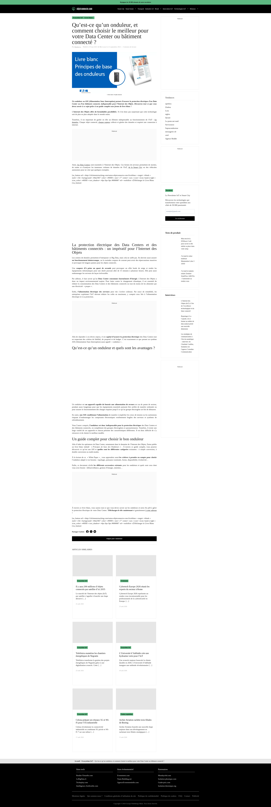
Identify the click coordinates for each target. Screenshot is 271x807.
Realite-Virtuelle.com (84, 775)
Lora (167, 111)
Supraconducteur (171, 128)
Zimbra (168, 107)
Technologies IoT (180, 9)
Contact (187, 796)
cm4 (167, 135)
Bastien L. (78, 47)
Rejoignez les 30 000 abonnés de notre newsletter (135, 2)
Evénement (124, 581)
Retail (157, 9)
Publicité (195, 796)
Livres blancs (88, 18)
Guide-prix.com (164, 782)
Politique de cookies (168, 796)
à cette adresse (151, 510)
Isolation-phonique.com (167, 779)
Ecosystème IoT (78, 18)
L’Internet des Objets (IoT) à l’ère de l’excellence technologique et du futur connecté (187, 306)
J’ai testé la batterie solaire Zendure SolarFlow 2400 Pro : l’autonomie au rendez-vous (188, 276)
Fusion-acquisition (127, 714)
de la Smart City (135, 167)
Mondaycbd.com (164, 775)
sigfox (167, 114)
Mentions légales (78, 796)
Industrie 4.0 (149, 9)
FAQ (180, 796)
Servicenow (169, 125)
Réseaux (193, 9)
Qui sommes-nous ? (94, 796)
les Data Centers (83, 165)
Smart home (130, 9)
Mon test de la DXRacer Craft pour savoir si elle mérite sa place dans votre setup (187, 244)
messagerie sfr (170, 132)
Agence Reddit (171, 139)
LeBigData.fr (81, 779)
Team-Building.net (124, 779)
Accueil (77, 761)
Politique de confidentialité (148, 796)
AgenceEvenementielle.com (128, 782)
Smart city (121, 9)
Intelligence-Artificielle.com (87, 786)
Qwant (167, 118)
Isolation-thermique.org (167, 786)
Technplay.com (82, 782)
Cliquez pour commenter (114, 538)
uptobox (168, 104)
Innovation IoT (168, 9)
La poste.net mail (172, 121)
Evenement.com (123, 775)
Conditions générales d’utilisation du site (120, 796)
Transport (141, 9)
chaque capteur (104, 122)
